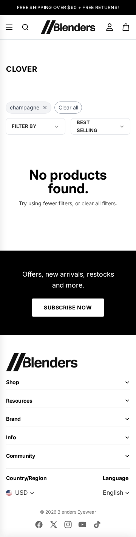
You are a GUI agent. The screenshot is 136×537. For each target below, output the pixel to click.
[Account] (109, 27)
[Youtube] (82, 524)
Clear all (68, 107)
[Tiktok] (97, 524)
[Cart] (126, 27)
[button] (100, 126)
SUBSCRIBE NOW (68, 307)
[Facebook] (38, 524)
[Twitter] (53, 524)
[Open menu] (9, 27)
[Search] (25, 27)
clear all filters (99, 203)
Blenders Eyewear (76, 512)
